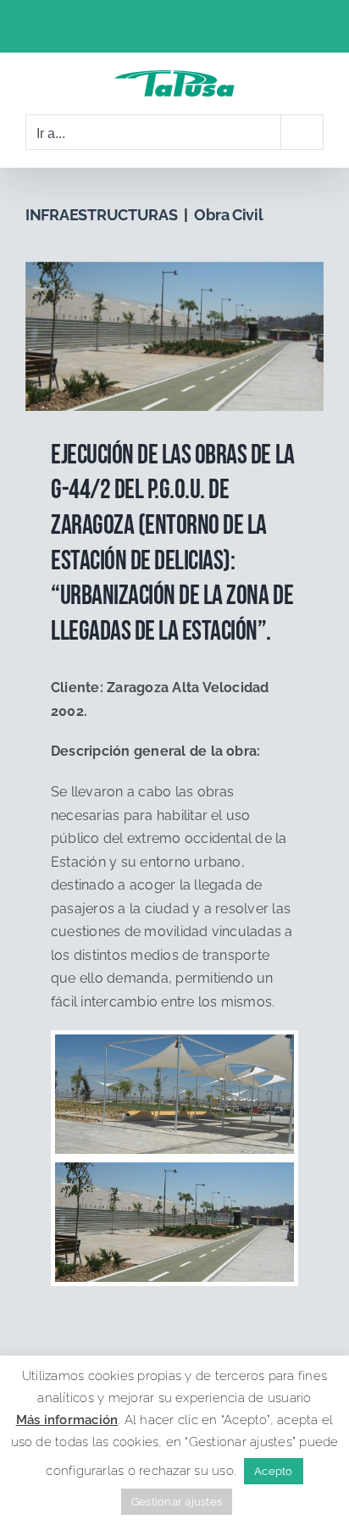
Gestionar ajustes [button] (176, 1501)
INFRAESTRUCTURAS (101, 215)
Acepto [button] (273, 1471)
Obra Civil (228, 215)
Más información (67, 1420)
